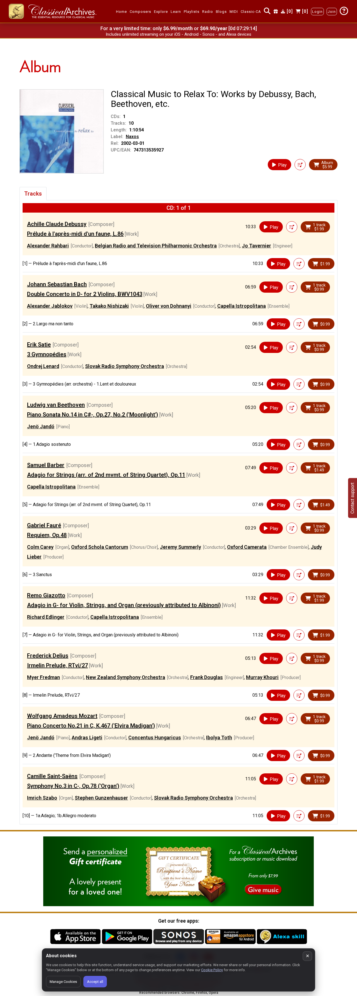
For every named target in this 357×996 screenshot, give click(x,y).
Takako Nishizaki (109, 306)
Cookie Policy (212, 970)
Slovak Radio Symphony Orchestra (124, 366)
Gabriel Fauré (44, 525)
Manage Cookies (63, 982)
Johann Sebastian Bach (57, 284)
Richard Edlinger (45, 617)
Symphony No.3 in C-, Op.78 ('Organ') (73, 786)
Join (332, 11)
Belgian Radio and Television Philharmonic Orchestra (156, 246)
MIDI (234, 11)
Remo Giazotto (46, 595)
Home (121, 11)
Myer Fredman (43, 677)
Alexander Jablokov (50, 306)
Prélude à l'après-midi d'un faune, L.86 (75, 233)
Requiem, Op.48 (47, 535)
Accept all (95, 982)
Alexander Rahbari (48, 246)
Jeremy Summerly (180, 547)
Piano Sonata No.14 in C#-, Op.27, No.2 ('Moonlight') (92, 414)
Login (317, 11)
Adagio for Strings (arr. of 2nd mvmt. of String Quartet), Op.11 (106, 474)
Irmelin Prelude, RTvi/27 (57, 665)
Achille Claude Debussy (56, 224)
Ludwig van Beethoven (56, 404)
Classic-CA (251, 11)
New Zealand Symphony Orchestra (125, 677)
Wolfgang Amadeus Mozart (62, 716)
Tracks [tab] (33, 193)
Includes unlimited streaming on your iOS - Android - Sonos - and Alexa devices (178, 34)
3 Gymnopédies (46, 354)
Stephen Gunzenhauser (101, 798)
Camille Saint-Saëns (52, 776)
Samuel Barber (45, 465)
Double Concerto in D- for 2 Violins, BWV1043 (84, 294)
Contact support (352, 498)
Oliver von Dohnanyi (168, 306)
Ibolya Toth (219, 737)
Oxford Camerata (247, 547)
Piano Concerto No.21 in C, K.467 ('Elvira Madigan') (91, 725)
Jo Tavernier (256, 246)
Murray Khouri (262, 677)
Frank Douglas (206, 677)
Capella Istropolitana (241, 306)
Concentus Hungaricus (154, 737)
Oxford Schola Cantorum (99, 547)
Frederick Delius (47, 655)
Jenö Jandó (40, 426)
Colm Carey (40, 547)
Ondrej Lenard (43, 366)
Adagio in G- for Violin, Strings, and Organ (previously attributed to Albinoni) (124, 605)
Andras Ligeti (87, 737)
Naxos (132, 136)
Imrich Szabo (42, 798)
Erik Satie (39, 344)
